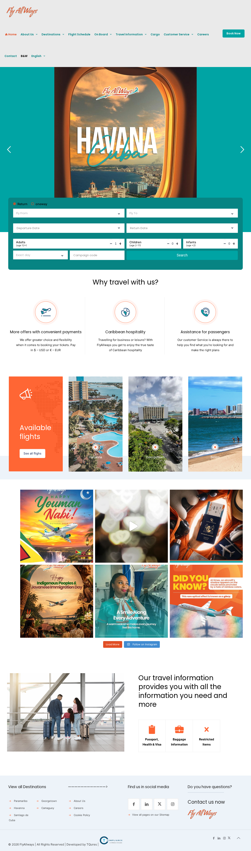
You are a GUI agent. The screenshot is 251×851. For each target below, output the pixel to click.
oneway (41, 204)
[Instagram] (224, 838)
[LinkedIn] (219, 838)
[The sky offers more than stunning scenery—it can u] (206, 601)
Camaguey (47, 808)
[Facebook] (214, 838)
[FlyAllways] (22, 12)
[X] (229, 838)
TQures (91, 844)
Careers (78, 808)
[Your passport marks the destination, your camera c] (206, 526)
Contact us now (206, 802)
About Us (79, 800)
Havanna (19, 808)
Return (22, 204)
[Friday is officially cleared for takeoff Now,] (131, 526)
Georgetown (49, 800)
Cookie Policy (82, 815)
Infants (191, 244)
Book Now (233, 33)
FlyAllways (27, 844)
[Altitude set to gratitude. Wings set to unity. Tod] (56, 526)
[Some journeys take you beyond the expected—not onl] (131, 601)
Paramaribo (20, 800)
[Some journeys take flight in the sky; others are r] (56, 601)
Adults (21, 244)
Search (182, 255)
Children (135, 244)
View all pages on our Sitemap (150, 814)
